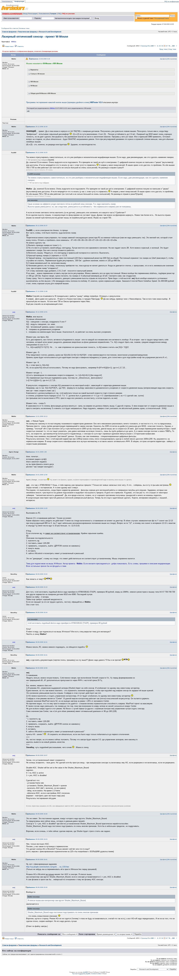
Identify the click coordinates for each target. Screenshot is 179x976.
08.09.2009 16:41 (37, 655)
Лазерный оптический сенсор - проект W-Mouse (35, 36)
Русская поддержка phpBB (81, 973)
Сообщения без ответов (9, 28)
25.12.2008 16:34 (37, 126)
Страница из (147, 46)
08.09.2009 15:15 (37, 587)
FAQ (59, 13)
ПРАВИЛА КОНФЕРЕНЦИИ (12, 13)
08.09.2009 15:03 (37, 574)
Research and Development (50, 32)
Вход (25, 13)
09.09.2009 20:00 (37, 887)
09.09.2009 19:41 (37, 859)
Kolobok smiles (96, 973)
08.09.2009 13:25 (37, 508)
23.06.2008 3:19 (40, 59)
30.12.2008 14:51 (37, 312)
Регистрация (32, 13)
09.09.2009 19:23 (37, 839)
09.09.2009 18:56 (37, 668)
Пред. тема (163, 49)
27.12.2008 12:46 (37, 291)
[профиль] (163, 59)
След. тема (172, 49)
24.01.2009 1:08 (37, 452)
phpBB (85, 972)
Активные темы (24, 28)
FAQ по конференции (171, 1)
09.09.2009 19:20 (37, 814)
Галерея (53, 13)
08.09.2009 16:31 (37, 642)
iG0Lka (13, 41)
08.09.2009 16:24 (37, 612)
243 (173, 46)
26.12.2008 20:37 (37, 225)
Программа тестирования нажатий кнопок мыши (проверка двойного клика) (64, 102)
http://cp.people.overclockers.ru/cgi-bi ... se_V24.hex (47, 867)
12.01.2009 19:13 (37, 416)
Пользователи (44, 13)
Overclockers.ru (7, 1)
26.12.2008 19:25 (37, 152)
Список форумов (9, 32)
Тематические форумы (27, 32)
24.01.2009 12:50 (37, 474)
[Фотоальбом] (172, 59)
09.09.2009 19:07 (37, 755)
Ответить (20, 46)
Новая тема (9, 46)
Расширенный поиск (161, 18)
